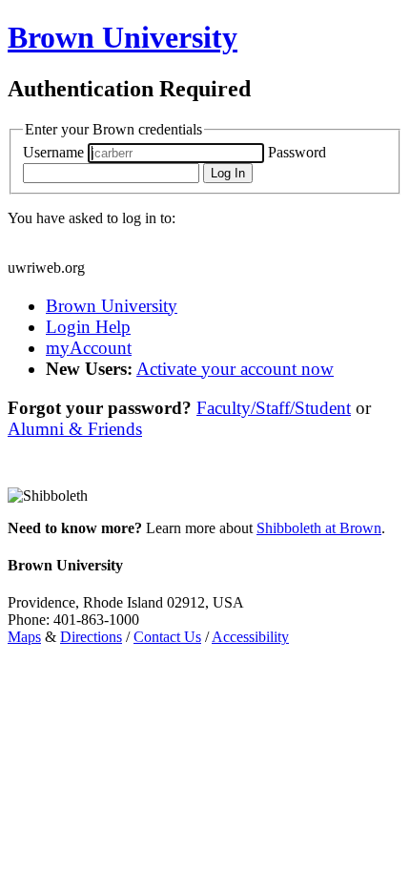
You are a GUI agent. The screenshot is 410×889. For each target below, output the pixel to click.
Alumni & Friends (75, 429)
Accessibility (250, 637)
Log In (228, 173)
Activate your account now (235, 369)
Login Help (88, 327)
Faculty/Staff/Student (273, 408)
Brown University (111, 306)
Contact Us (167, 637)
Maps (24, 637)
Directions (91, 637)
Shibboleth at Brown (318, 528)
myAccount (89, 348)
